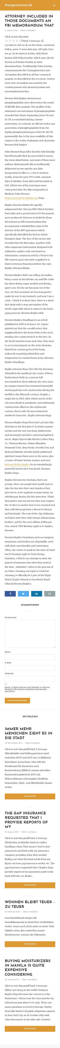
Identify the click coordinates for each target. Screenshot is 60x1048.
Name (8, 652)
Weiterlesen (30, 796)
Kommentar (11, 617)
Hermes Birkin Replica (17, 464)
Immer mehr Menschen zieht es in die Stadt (28, 733)
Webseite (9, 673)
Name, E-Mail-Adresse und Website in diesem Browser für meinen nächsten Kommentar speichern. (27, 689)
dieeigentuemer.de (18, 5)
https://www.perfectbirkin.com (21, 198)
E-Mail (8, 663)
